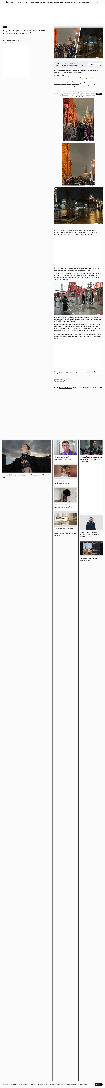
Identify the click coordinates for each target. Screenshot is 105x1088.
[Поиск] (98, 2)
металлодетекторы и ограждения (66, 84)
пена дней (61, 381)
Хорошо (98, 1084)
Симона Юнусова (52, 2)
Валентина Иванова (37, 2)
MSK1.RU (99, 94)
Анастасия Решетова (68, 2)
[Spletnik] (8, 2)
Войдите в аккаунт (65, 388)
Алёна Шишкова (83, 2)
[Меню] (102, 2)
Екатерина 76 (64, 379)
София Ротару (23, 2)
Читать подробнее (82, 1084)
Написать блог (94, 64)
